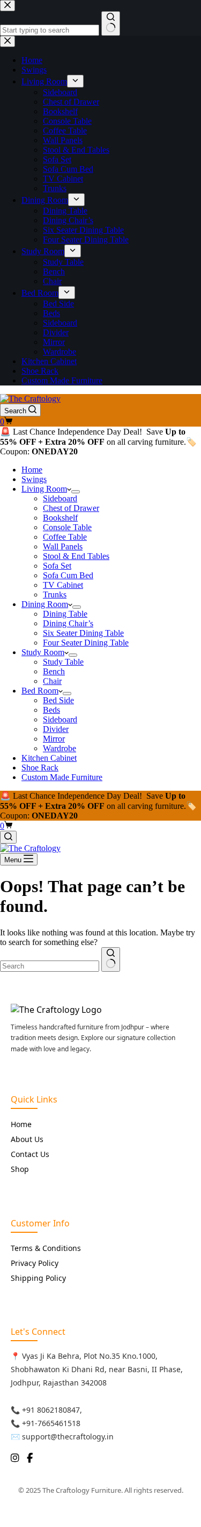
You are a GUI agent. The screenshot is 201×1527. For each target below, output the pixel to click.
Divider (56, 729)
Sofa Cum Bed (68, 575)
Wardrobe (59, 748)
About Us (27, 1139)
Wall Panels (63, 546)
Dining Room (44, 604)
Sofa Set (57, 565)
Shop (20, 1169)
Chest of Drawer (71, 508)
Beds (51, 709)
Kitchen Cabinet (49, 757)
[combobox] (49, 966)
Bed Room (39, 690)
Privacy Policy (34, 1263)
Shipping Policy (38, 1278)
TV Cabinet (63, 584)
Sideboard (60, 498)
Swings (34, 479)
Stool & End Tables (76, 556)
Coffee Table (65, 536)
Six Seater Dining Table (83, 632)
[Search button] (110, 959)
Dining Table (65, 613)
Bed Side (58, 700)
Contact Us (30, 1154)
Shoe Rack (39, 767)
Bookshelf (60, 517)
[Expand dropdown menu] (75, 491)
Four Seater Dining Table (86, 642)
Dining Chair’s (68, 623)
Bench (54, 671)
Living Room (44, 488)
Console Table (67, 527)
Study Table (63, 661)
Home (31, 469)
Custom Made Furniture (61, 777)
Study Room (42, 652)
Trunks (54, 594)
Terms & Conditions (46, 1248)
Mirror (54, 738)
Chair (52, 681)
